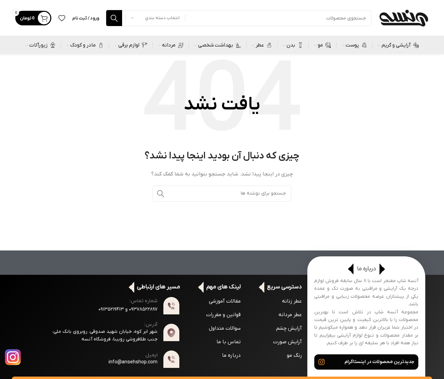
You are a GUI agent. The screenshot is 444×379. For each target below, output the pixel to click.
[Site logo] (403, 18)
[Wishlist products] (62, 18)
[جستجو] (114, 18)
